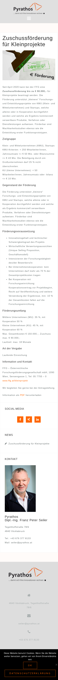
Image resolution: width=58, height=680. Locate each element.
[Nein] (56, 664)
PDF (22, 395)
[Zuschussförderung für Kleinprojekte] (28, 65)
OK (30, 665)
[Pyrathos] (28, 574)
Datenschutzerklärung (30, 673)
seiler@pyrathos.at (21, 542)
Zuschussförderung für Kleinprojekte (29, 443)
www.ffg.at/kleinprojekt (15, 380)
